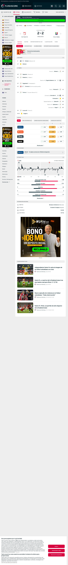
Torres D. (30, 110)
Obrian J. (30, 77)
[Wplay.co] (20, 127)
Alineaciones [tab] (37, 46)
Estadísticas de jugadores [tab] (51, 46)
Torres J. (25, 92)
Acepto (56, 546)
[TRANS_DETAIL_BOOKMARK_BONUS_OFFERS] (51, 6)
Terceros (17, 552)
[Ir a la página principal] (10, 6)
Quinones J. (55, 104)
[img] (63, 157)
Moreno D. (55, 89)
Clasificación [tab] (48, 41)
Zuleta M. (56, 101)
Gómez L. (56, 71)
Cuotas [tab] (26, 41)
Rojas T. (56, 107)
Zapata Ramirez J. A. (48, 101)
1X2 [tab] (19, 120)
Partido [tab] (19, 41)
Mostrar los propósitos (56, 554)
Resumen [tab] (19, 46)
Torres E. (51, 71)
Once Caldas (56, 37)
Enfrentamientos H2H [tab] (36, 41)
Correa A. (47, 95)
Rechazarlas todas (56, 550)
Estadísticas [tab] (28, 46)
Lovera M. (25, 110)
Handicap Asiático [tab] (56, 120)
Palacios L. (25, 77)
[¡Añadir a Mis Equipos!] (20, 33)
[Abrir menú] (63, 6)
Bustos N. (32, 61)
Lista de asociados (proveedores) (9, 562)
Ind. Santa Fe (24, 37)
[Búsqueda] (55, 6)
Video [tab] (56, 41)
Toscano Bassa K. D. (32, 92)
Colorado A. (51, 107)
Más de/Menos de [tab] (27, 120)
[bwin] (20, 141)
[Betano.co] (20, 132)
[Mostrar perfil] (24, 33)
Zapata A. (25, 74)
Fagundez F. (25, 83)
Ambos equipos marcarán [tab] (41, 120)
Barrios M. (43, 80)
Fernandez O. (32, 83)
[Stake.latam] (20, 136)
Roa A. (51, 89)
